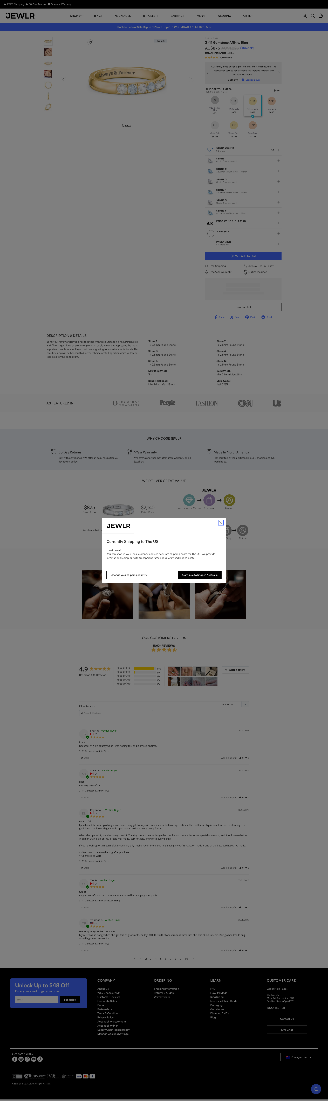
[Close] (221, 523)
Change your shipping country (129, 574)
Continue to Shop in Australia (199, 574)
